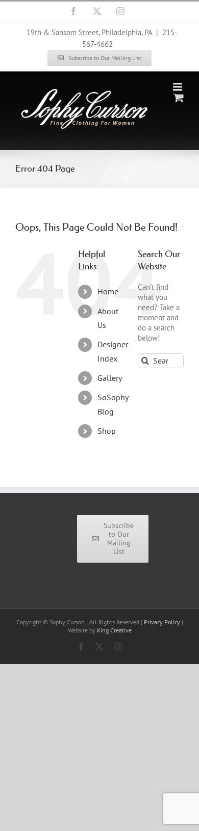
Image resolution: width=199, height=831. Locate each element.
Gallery (109, 378)
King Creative (114, 630)
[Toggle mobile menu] (178, 86)
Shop (106, 431)
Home (107, 291)
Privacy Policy (162, 622)
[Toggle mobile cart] (178, 97)
